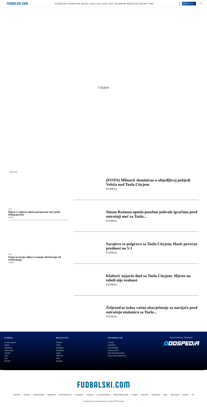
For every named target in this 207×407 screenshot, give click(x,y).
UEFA (10, 209)
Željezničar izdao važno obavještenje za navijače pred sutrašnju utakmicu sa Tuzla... (151, 309)
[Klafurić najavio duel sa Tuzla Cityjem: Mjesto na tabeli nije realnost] (87, 279)
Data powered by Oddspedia (181, 337)
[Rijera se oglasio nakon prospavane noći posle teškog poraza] (38, 192)
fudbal (11, 217)
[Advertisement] (103, 49)
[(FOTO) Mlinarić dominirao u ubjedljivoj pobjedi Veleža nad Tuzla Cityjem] (87, 184)
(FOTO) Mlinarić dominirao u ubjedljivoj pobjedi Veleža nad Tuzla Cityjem (148, 182)
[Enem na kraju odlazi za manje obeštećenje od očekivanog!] (38, 237)
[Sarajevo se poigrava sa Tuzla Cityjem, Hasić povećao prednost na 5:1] (87, 247)
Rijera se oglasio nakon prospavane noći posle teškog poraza (34, 213)
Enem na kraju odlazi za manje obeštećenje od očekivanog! (34, 258)
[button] (201, 3)
